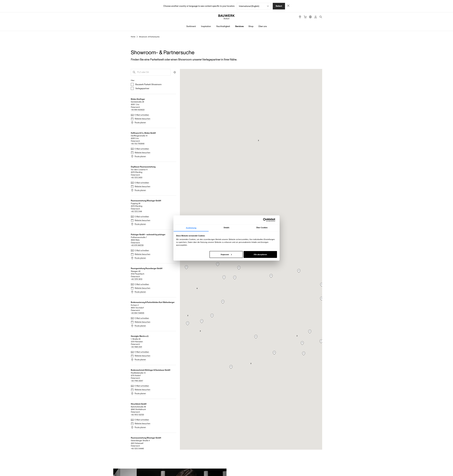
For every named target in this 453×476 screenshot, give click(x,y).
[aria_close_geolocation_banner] (288, 6)
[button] (238, 268)
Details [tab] (226, 228)
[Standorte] (300, 16)
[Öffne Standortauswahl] (310, 16)
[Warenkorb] (305, 16)
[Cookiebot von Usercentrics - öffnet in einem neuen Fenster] (266, 220)
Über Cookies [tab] (262, 228)
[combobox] (254, 6)
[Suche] (320, 16)
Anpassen (225, 254)
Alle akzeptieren (260, 254)
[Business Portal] (315, 16)
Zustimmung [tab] (191, 228)
